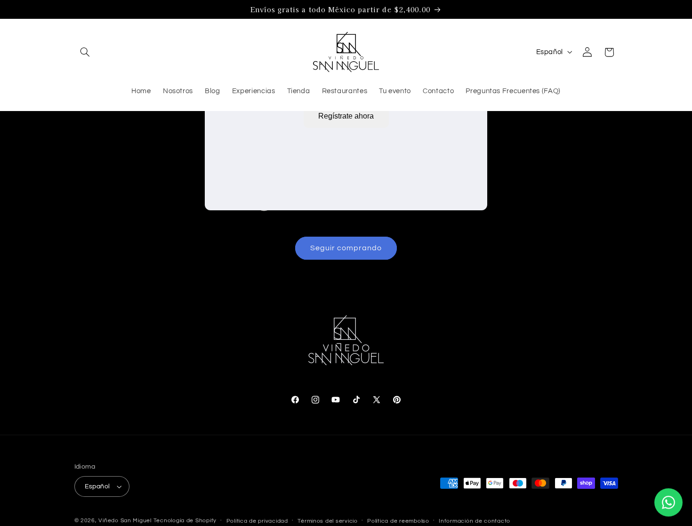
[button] (85, 52)
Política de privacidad (257, 521)
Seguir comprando (346, 248)
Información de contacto (474, 521)
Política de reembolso (398, 521)
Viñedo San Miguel (125, 520)
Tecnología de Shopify (185, 520)
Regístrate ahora (346, 116)
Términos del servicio (327, 521)
